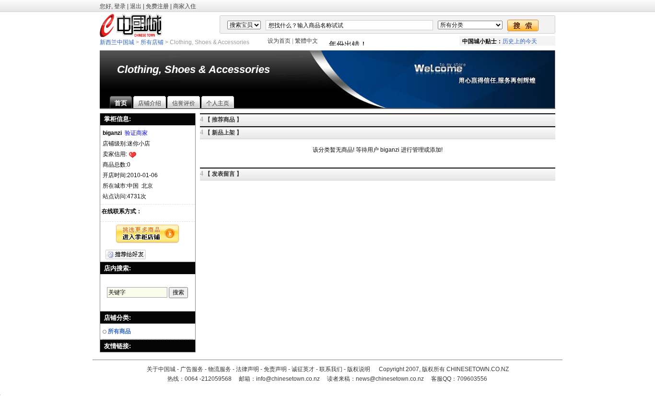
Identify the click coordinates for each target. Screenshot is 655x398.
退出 (135, 6)
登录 (120, 6)
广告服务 (191, 369)
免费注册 (157, 6)
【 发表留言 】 (223, 173)
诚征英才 (303, 369)
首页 (121, 103)
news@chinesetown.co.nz (390, 378)
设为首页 (279, 40)
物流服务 (219, 369)
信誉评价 (183, 103)
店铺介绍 (149, 103)
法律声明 (247, 369)
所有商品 (119, 331)
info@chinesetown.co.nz (288, 378)
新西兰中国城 (117, 42)
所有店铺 (152, 42)
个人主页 (217, 103)
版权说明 (358, 369)
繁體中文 (306, 40)
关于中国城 (161, 369)
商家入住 (184, 6)
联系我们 (330, 369)
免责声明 (275, 369)
